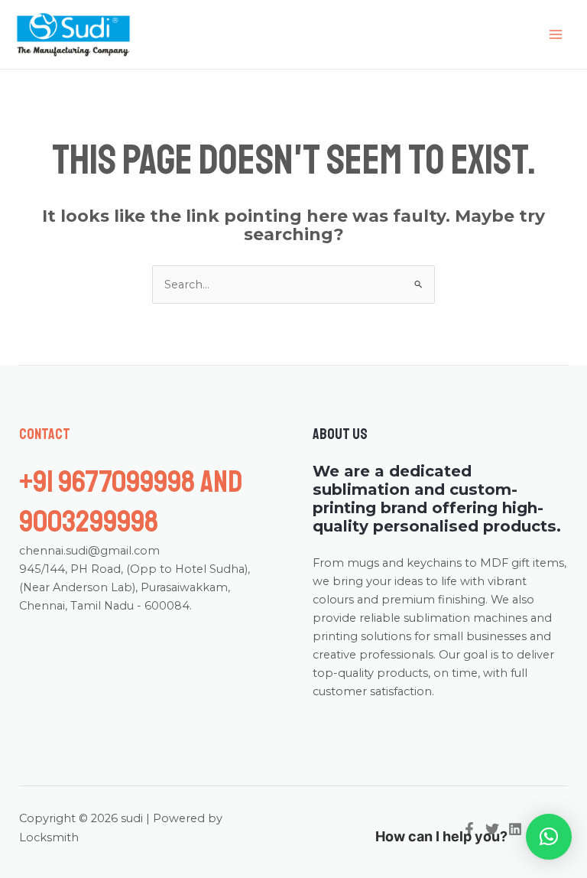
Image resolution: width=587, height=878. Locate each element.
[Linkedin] (515, 829)
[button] (549, 837)
